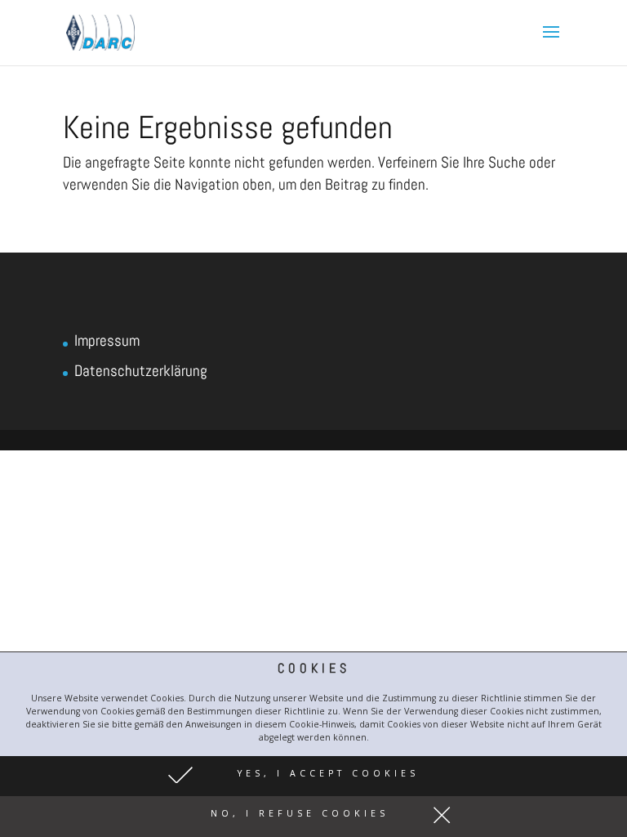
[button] (313, 776)
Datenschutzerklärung (140, 370)
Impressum (107, 340)
